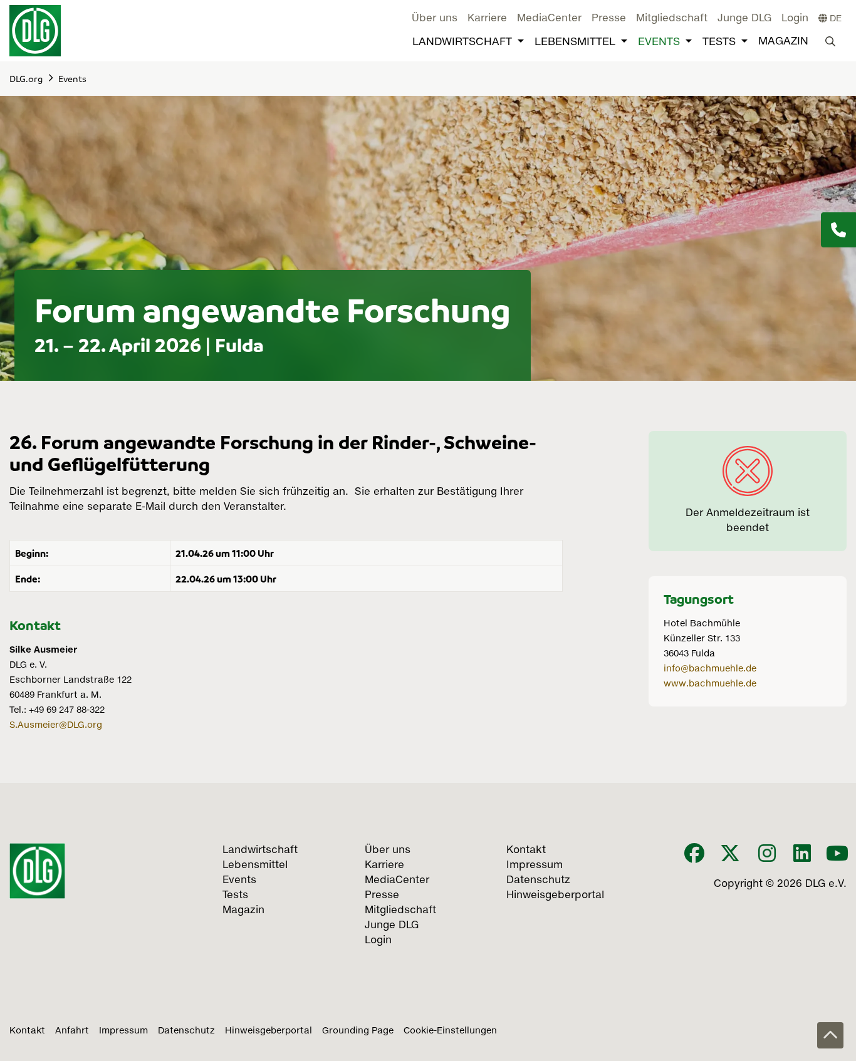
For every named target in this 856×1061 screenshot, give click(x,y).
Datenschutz (186, 1031)
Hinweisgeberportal (268, 1031)
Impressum (123, 1031)
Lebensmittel (575, 42)
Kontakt (27, 1031)
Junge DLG (744, 19)
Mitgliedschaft (671, 19)
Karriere (487, 19)
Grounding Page (358, 1031)
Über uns (434, 19)
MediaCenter (549, 19)
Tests (719, 42)
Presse (609, 19)
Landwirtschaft (462, 42)
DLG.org (26, 78)
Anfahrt (72, 1031)
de (834, 18)
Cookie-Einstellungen (450, 1031)
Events (659, 42)
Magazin (783, 41)
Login (794, 19)
